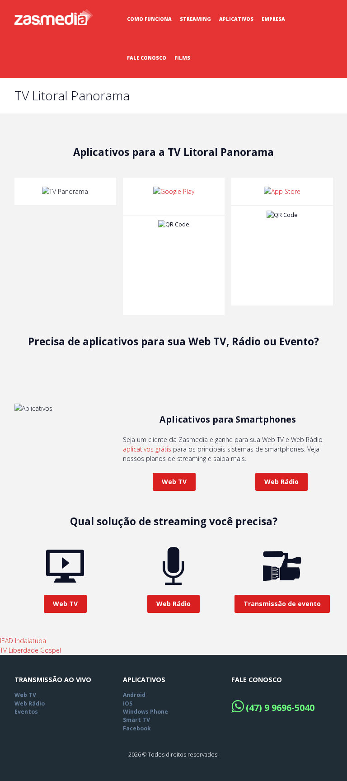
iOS (127, 703)
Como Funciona (149, 19)
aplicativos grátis (147, 449)
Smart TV (136, 720)
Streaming (195, 19)
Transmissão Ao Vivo (52, 679)
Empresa (273, 19)
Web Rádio (281, 481)
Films (182, 58)
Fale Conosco (146, 58)
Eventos (26, 711)
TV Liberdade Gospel (30, 650)
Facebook (137, 728)
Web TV (174, 481)
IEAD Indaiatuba (23, 640)
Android (134, 695)
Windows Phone (145, 711)
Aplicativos (236, 19)
